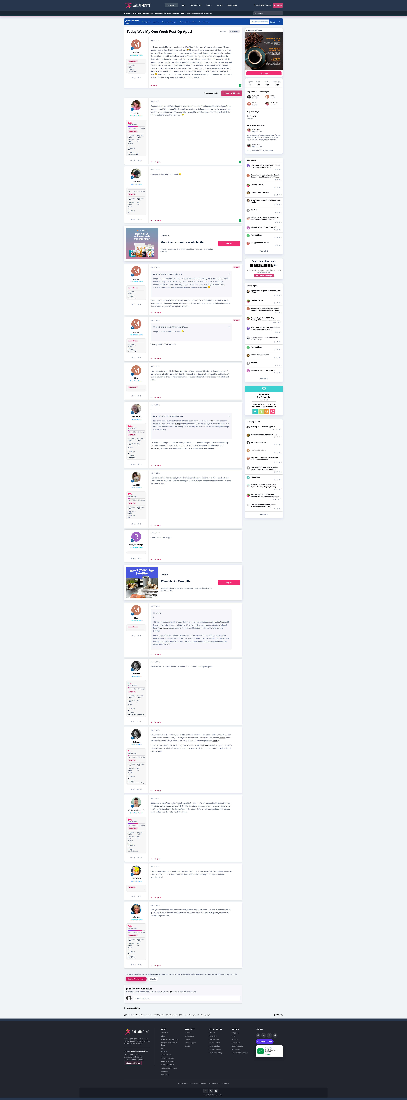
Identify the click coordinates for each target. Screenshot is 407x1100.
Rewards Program (167, 1061)
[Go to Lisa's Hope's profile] (136, 105)
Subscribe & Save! (167, 1065)
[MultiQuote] (151, 162)
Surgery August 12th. (259, 442)
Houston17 (136, 181)
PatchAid (211, 1033)
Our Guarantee (237, 1046)
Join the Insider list (133, 1063)
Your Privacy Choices (213, 1083)
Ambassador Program (169, 1068)
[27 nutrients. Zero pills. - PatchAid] (142, 582)
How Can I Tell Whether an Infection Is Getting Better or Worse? (265, 166)
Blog (163, 1036)
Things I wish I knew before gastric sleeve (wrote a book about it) (265, 218)
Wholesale (236, 1049)
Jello (211, 421)
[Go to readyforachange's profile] (136, 537)
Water (185, 303)
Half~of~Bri (136, 417)
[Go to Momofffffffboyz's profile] (248, 435)
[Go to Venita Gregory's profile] (248, 477)
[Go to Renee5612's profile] (248, 185)
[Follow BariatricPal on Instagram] (263, 1035)
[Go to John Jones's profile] (248, 468)
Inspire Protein (213, 1039)
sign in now (173, 992)
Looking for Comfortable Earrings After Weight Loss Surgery (264, 505)
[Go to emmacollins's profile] (248, 165)
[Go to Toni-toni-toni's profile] (248, 235)
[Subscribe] (272, 400)
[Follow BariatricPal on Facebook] (258, 1035)
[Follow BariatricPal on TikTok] (275, 1035)
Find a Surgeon (190, 1043)
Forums (187, 1033)
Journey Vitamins (214, 1049)
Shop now (229, 243)
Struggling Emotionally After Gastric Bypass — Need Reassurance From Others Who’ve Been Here (265, 177)
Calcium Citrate (257, 185)
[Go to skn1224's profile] (136, 477)
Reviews (164, 1051)
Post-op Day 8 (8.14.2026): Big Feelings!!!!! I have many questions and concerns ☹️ (266, 320)
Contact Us (236, 1043)
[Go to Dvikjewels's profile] (248, 505)
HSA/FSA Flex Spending (169, 1039)
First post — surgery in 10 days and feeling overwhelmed (264, 458)
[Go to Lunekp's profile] (248, 200)
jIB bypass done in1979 (260, 243)
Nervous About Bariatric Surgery (264, 227)
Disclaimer (202, 1083)
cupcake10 (136, 878)
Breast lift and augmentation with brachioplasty (264, 338)
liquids (215, 741)
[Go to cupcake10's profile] (136, 870)
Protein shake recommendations (264, 434)
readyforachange (136, 545)
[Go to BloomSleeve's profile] (248, 218)
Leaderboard (189, 1036)
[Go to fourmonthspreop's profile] (248, 485)
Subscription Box (167, 1058)
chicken (222, 738)
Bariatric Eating (214, 1046)
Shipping (235, 1033)
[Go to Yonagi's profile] (248, 175)
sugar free (204, 745)
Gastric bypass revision (260, 192)
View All (263, 251)
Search (187, 1046)
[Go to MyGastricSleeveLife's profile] (136, 802)
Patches (254, 210)
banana (190, 745)
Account (235, 1039)
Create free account (136, 979)
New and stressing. (258, 450)
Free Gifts (164, 1075)
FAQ (162, 1048)
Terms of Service (183, 1083)
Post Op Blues (256, 235)
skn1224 (136, 485)
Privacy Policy (194, 1083)
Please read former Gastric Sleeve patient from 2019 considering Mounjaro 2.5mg (264, 469)
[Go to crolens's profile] (248, 228)
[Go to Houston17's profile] (136, 173)
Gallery (187, 1039)
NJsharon (136, 674)
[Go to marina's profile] (136, 44)
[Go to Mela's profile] (136, 370)
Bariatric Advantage (215, 1052)
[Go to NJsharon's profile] (136, 666)
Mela (136, 378)
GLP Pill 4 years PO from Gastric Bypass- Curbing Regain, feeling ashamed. (263, 487)
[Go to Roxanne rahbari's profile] (248, 210)
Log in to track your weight (263, 275)
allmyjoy (136, 917)
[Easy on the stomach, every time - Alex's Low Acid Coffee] (264, 51)
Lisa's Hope (136, 113)
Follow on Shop (266, 1042)
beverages (155, 448)
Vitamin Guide (166, 1055)
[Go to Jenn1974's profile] (248, 193)
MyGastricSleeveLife (136, 810)
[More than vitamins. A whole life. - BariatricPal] (142, 243)
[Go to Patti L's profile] (248, 243)
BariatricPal (212, 1036)
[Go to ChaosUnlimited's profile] (248, 338)
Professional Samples (240, 1052)
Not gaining (255, 477)
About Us (164, 1033)
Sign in (272, 22)
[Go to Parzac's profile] (248, 450)
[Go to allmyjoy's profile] (136, 909)
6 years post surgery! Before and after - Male (266, 201)
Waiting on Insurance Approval (263, 427)
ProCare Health (214, 1043)
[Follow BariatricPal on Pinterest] (269, 1035)
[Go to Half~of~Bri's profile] (136, 409)
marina (136, 52)
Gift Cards (165, 1071)
